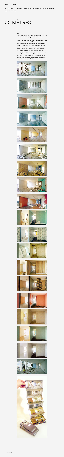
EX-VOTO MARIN (18, 8)
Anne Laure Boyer (11, 4)
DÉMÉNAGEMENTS (27, 8)
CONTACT (13, 11)
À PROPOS (7, 11)
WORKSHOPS (50, 8)
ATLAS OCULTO (9, 8)
